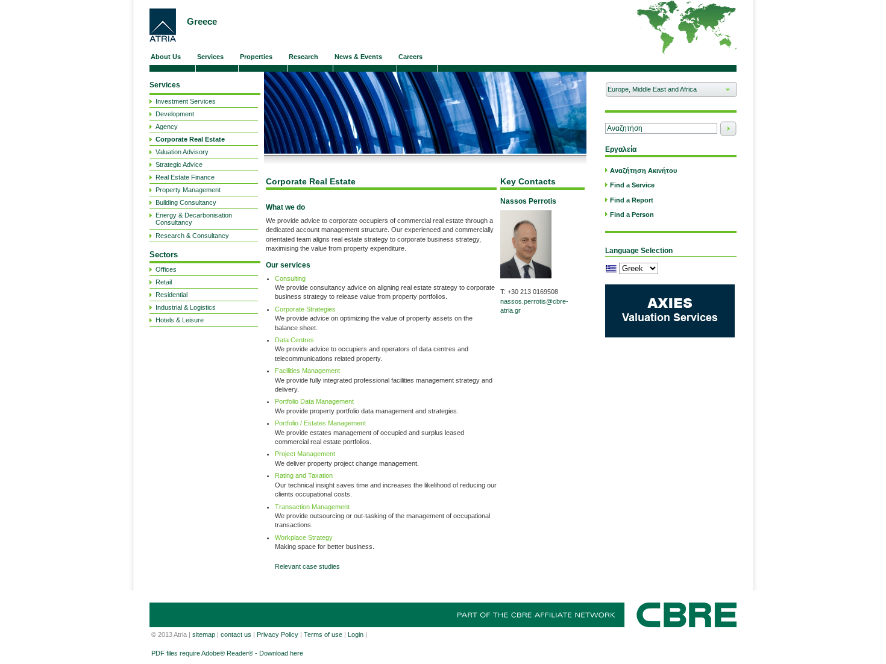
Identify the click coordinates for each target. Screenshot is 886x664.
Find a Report (631, 200)
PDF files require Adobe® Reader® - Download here (227, 653)
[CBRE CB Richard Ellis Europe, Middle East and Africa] (162, 25)
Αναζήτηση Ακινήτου (643, 170)
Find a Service (632, 185)
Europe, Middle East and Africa (651, 91)
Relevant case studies (307, 566)
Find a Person (632, 214)
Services (164, 85)
